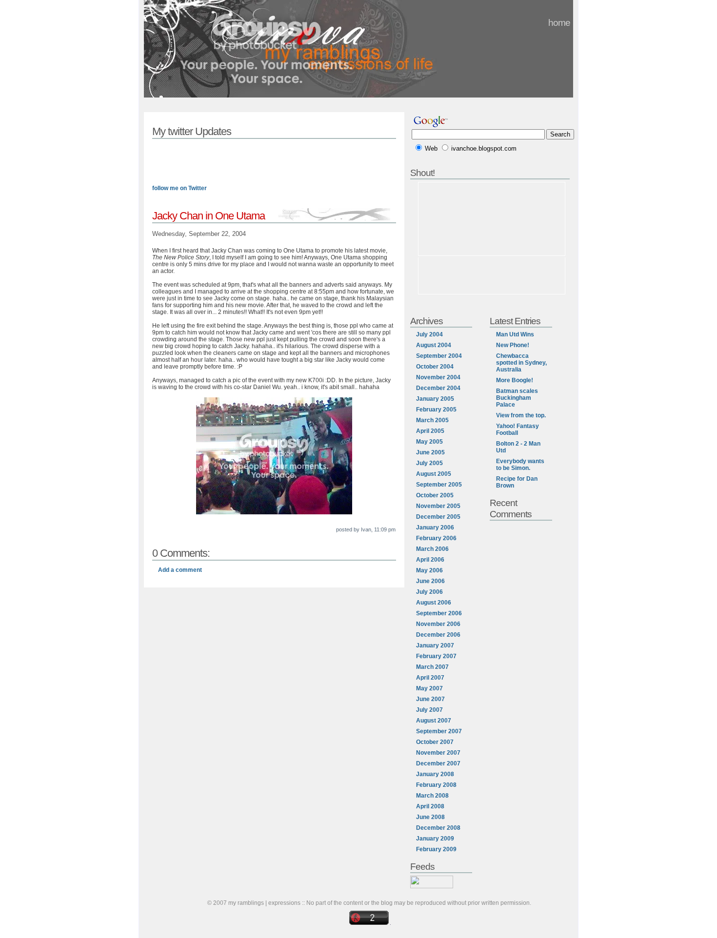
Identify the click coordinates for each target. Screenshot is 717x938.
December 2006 (438, 634)
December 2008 (438, 827)
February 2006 (436, 538)
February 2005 (436, 409)
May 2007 (429, 688)
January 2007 (435, 645)
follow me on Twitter (179, 188)
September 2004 (439, 355)
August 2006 (433, 602)
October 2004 (435, 366)
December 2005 (438, 516)
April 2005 (430, 431)
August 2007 (433, 720)
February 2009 (436, 849)
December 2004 (438, 388)
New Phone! (512, 345)
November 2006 (438, 624)
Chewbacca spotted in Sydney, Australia (521, 362)
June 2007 (430, 699)
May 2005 (429, 441)
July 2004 (429, 334)
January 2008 (435, 774)
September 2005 (439, 484)
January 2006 (435, 527)
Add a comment (180, 570)
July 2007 (429, 709)
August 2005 (433, 473)
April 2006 (430, 559)
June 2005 (430, 452)
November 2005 (438, 506)
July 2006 (429, 591)
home (559, 22)
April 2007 (430, 677)
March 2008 (432, 795)
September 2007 (439, 731)
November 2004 (438, 377)
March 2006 (432, 549)
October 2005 (435, 495)
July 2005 (429, 463)
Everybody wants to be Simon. (520, 464)
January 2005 (435, 398)
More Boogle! (514, 380)
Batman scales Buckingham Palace (517, 398)
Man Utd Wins (515, 334)
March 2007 (432, 667)
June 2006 (430, 581)
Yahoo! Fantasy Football (517, 429)
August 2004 (433, 345)
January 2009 (435, 838)
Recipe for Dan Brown (517, 482)
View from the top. (521, 415)
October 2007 (435, 742)
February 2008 (436, 785)
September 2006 (439, 613)
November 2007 (438, 752)
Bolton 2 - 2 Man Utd (518, 447)
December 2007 (438, 763)
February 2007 (436, 656)
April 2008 (430, 806)
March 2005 (432, 420)
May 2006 (429, 570)
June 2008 (430, 817)
